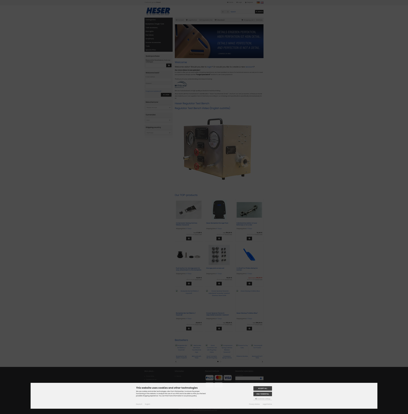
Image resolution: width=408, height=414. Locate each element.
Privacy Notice (254, 404)
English (147, 404)
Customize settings (263, 399)
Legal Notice (267, 404)
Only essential (262, 394)
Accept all (262, 388)
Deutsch (139, 404)
